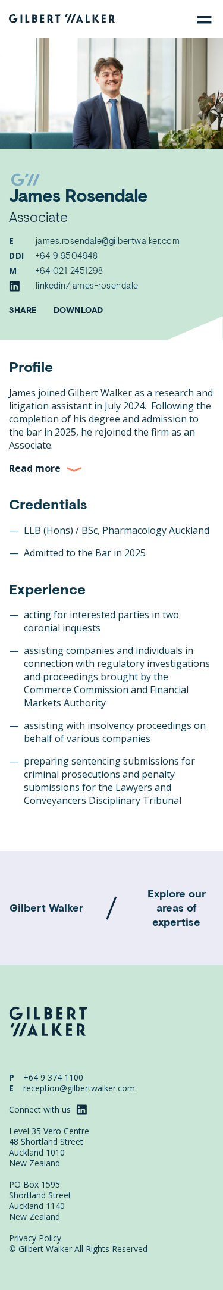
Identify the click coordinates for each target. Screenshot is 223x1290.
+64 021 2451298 (69, 270)
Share (23, 309)
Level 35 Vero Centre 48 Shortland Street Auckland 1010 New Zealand (49, 1147)
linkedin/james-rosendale (87, 285)
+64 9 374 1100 (53, 1077)
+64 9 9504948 (67, 255)
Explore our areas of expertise (176, 907)
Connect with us (41, 1109)
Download (78, 309)
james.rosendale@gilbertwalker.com (108, 240)
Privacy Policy (35, 1238)
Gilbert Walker (46, 907)
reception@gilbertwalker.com (79, 1088)
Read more (35, 468)
